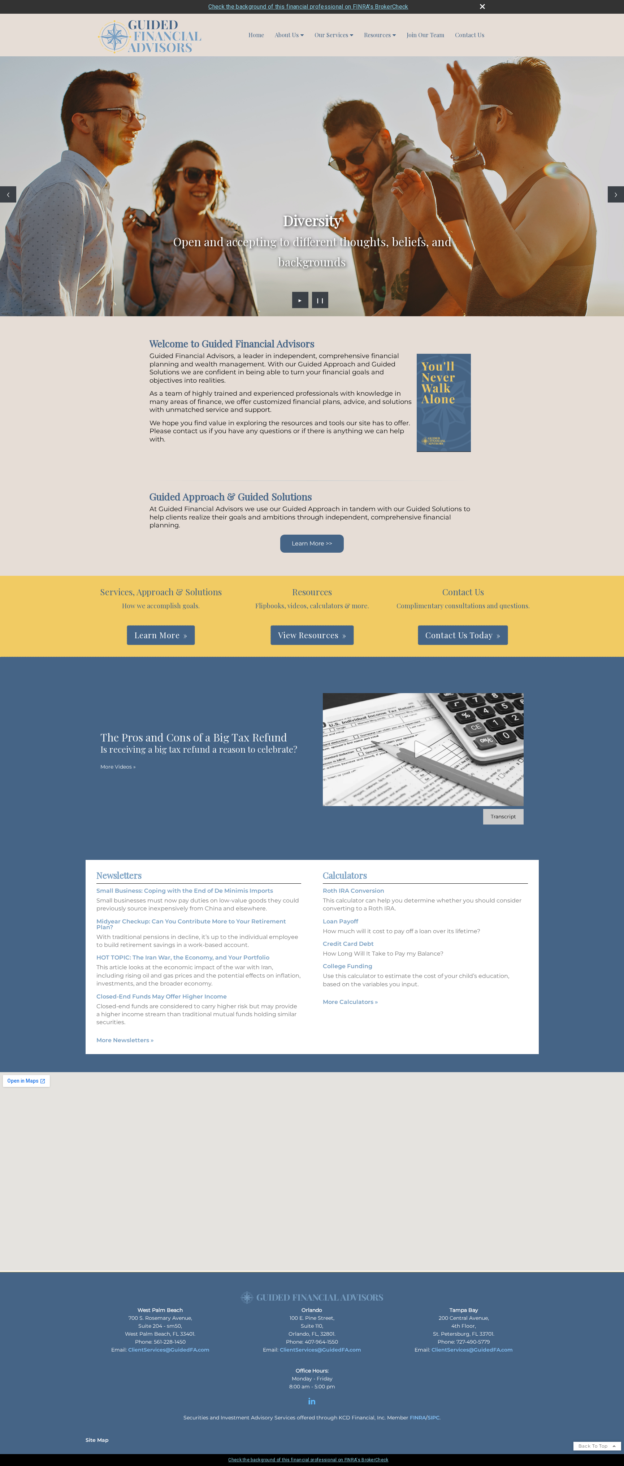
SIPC (433, 1417)
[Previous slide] (8, 194)
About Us (287, 35)
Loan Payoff (340, 921)
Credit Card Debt (348, 943)
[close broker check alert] (482, 6)
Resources (377, 35)
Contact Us (469, 35)
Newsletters (119, 875)
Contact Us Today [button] (459, 635)
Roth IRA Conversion (353, 890)
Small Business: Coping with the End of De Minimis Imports (184, 890)
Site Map (97, 1440)
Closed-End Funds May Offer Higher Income (161, 996)
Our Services (331, 35)
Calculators (345, 875)
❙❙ (320, 300)
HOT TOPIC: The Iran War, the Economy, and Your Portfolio (182, 957)
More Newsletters (125, 1040)
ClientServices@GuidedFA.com (168, 1350)
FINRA (418, 1417)
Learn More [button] (157, 635)
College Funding (347, 966)
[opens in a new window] (312, 1404)
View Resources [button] (308, 635)
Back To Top (593, 1446)
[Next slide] (616, 194)
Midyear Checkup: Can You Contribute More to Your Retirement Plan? (191, 924)
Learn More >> (312, 543)
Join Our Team (425, 35)
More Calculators (350, 1002)
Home (256, 35)
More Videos (118, 766)
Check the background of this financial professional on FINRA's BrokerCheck (308, 6)
